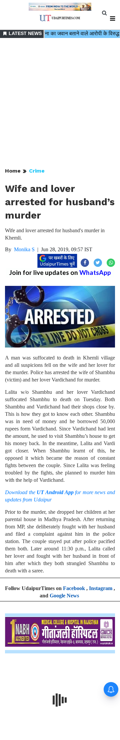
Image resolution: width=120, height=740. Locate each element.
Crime (37, 171)
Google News (64, 595)
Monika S (24, 249)
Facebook (74, 588)
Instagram (100, 588)
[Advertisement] (60, 103)
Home (13, 171)
